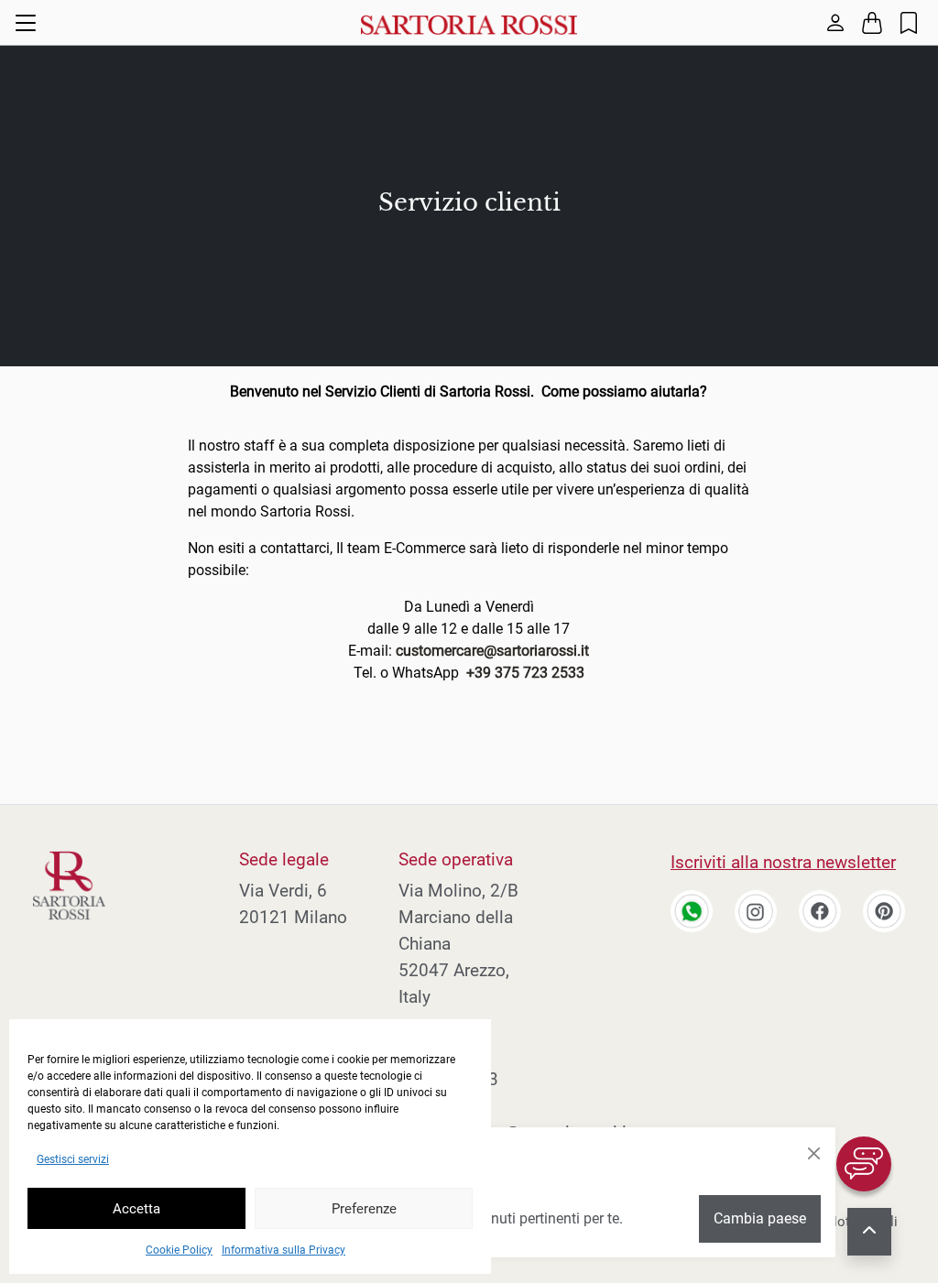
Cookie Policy (179, 1250)
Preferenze (364, 1209)
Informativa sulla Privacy (283, 1250)
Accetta (136, 1209)
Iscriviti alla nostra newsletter (783, 862)
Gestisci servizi (73, 1159)
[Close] (813, 1154)
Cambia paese (760, 1218)
